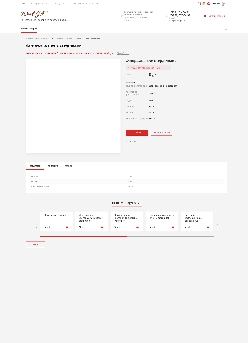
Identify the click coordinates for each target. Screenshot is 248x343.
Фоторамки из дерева (62, 38)
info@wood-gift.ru (177, 20)
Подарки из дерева (43, 38)
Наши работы (37, 3)
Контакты (93, 3)
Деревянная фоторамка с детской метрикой (91, 218)
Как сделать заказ (63, 3)
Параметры (35, 166)
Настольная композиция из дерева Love (193, 218)
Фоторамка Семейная (57, 215)
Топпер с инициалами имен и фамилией (162, 216)
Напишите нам (80, 3)
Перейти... (123, 53)
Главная (24, 3)
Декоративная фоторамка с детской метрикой (126, 218)
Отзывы (48, 3)
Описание (53, 166)
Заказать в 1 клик (161, 133)
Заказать (137, 133)
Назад (35, 245)
